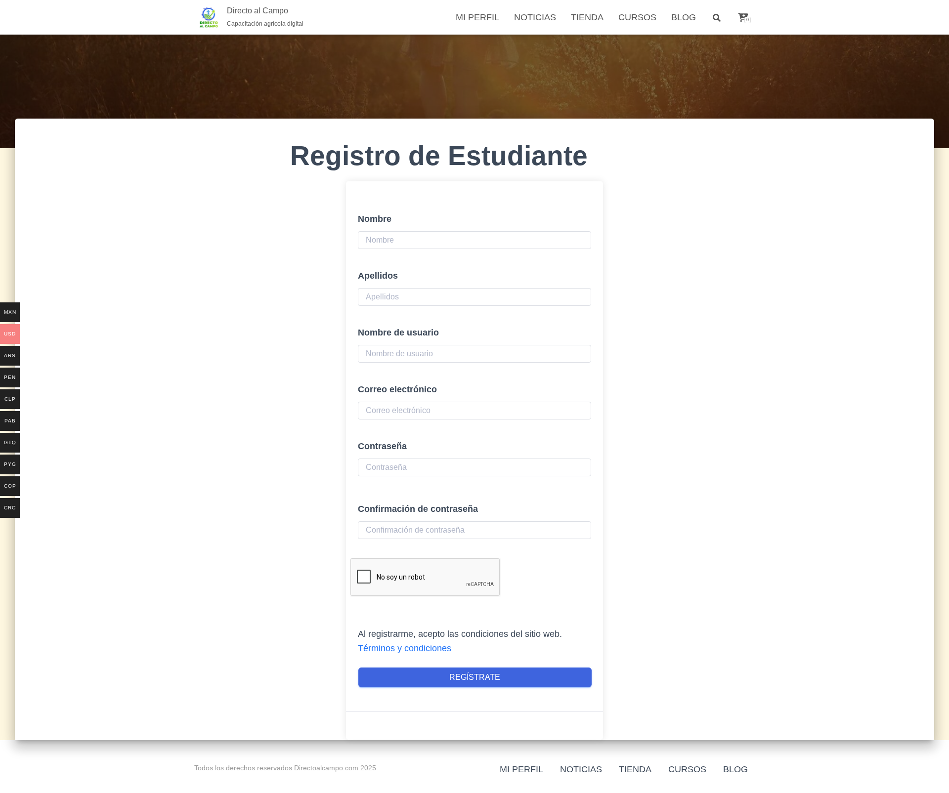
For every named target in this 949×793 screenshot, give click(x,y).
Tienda (587, 17)
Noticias (535, 17)
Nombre (374, 219)
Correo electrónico (397, 389)
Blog (683, 17)
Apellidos (378, 276)
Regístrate (474, 677)
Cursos (637, 17)
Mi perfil (477, 17)
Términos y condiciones (404, 648)
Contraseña (382, 446)
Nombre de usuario (398, 332)
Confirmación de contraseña (418, 509)
